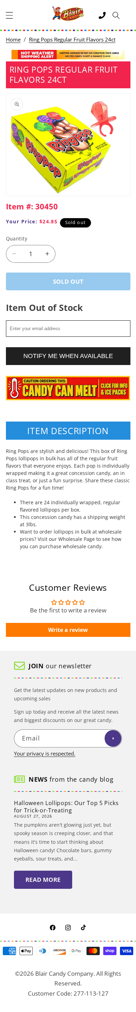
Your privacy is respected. (44, 753)
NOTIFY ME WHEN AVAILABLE (68, 355)
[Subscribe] (113, 738)
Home (13, 39)
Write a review (68, 630)
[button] (9, 15)
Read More (43, 880)
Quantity (17, 238)
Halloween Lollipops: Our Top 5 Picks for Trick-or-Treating (66, 806)
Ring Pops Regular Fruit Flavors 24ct (72, 39)
